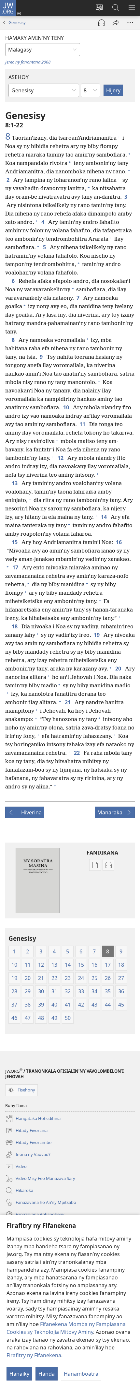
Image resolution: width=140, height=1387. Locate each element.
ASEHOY (18, 77)
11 (83, 424)
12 (61, 457)
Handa (46, 1373)
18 (15, 626)
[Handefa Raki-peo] (101, 22)
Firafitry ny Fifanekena (34, 1355)
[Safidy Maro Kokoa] (130, 22)
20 (118, 668)
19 (97, 634)
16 (119, 542)
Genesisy (17, 22)
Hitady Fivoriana (26, 1131)
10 (66, 407)
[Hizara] (116, 22)
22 (77, 752)
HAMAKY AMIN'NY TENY (34, 37)
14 (104, 516)
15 (15, 542)
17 (16, 567)
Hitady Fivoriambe (28, 1143)
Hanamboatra (81, 1373)
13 (15, 483)
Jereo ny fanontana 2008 (27, 62)
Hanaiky (19, 1373)
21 (68, 702)
